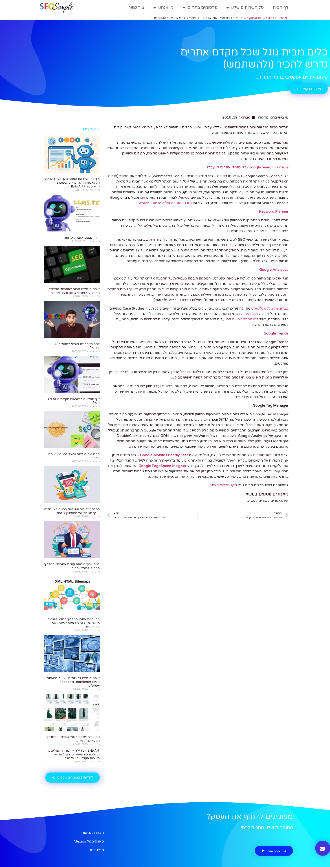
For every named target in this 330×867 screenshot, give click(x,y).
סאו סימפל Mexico (89, 841)
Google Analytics (273, 269)
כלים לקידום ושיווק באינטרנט (254, 18)
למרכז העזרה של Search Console (165, 203)
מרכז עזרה (249, 314)
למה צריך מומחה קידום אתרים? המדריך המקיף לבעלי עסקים (72, 566)
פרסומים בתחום (202, 7)
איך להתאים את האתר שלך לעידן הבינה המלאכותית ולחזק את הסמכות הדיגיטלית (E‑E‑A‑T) (72, 182)
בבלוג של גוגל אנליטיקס (269, 308)
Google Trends (276, 333)
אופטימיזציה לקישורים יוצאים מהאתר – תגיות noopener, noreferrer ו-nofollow (72, 682)
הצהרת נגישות (92, 832)
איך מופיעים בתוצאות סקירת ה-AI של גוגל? (74, 401)
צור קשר (136, 7)
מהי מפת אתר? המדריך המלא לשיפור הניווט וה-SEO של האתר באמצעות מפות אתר (74, 623)
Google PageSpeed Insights (162, 466)
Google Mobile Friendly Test (164, 455)
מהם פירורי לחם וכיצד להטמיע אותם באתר (74, 456)
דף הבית (280, 7)
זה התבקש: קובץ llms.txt (82, 238)
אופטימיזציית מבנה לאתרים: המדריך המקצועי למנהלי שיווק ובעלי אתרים (74, 291)
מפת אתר (96, 850)
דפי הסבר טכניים (245, 319)
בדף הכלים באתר (223, 485)
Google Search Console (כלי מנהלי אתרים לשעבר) (247, 167)
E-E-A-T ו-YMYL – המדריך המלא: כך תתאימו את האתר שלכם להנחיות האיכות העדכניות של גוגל (73, 754)
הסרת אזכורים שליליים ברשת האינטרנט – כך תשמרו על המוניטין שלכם (72, 511)
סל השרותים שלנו (247, 7)
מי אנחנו (166, 7)
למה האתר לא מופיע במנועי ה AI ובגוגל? (77, 346)
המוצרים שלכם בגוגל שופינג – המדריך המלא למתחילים (73, 739)
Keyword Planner (273, 211)
